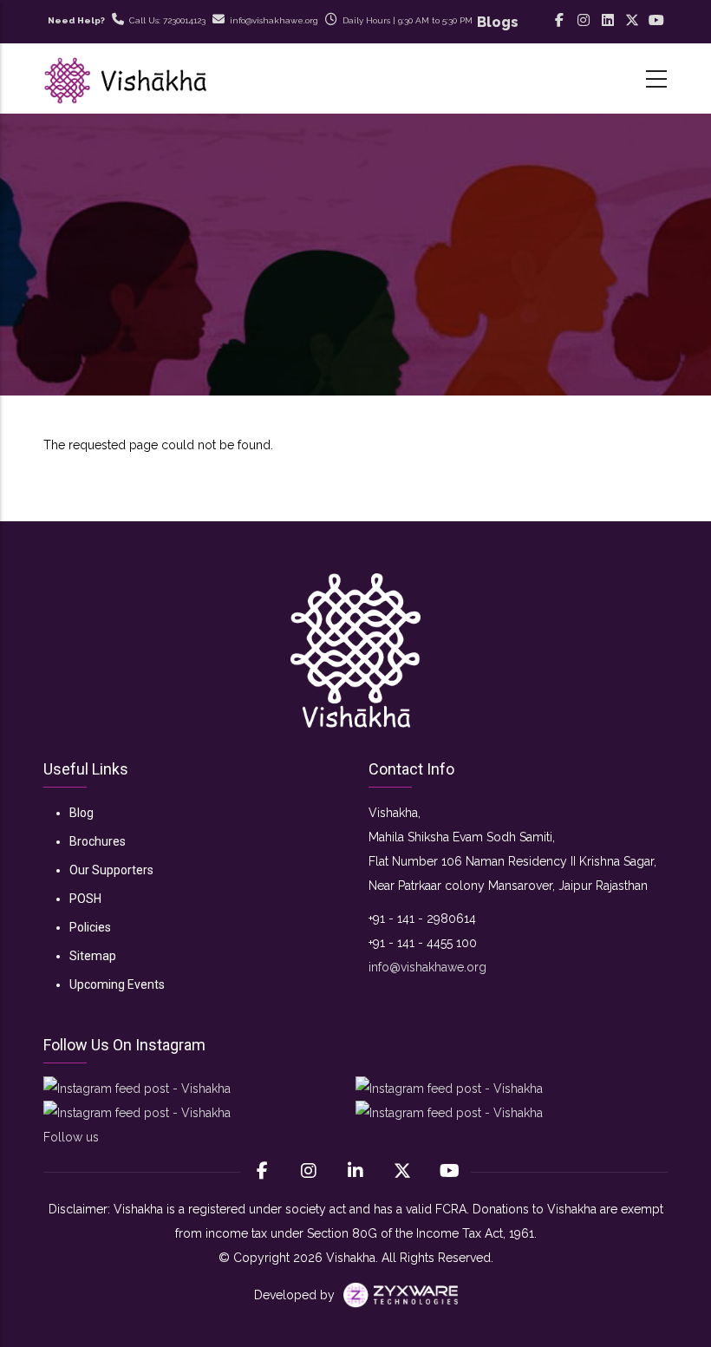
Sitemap (92, 956)
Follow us (71, 1137)
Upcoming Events (117, 984)
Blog (81, 813)
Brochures (97, 841)
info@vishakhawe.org (427, 967)
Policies (90, 927)
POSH (85, 899)
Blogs (498, 22)
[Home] (125, 78)
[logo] (355, 650)
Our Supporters (111, 870)
